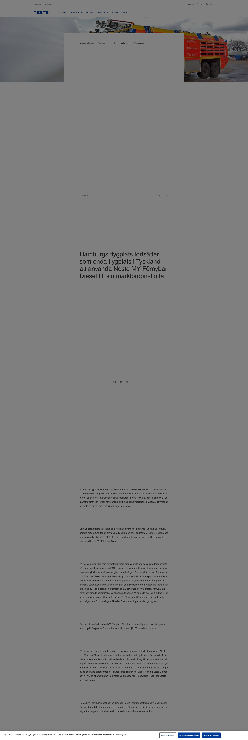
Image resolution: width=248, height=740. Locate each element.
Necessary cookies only (189, 735)
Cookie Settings (167, 735)
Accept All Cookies (211, 735)
